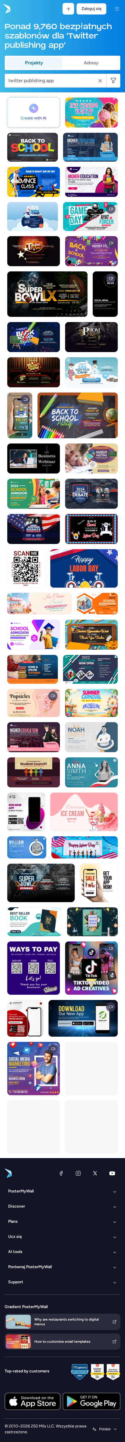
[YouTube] (112, 1173)
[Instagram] (78, 1173)
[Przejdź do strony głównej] (6, 9)
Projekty (34, 63)
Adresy (91, 63)
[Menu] (117, 9)
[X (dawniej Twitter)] (95, 1173)
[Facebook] (61, 1173)
